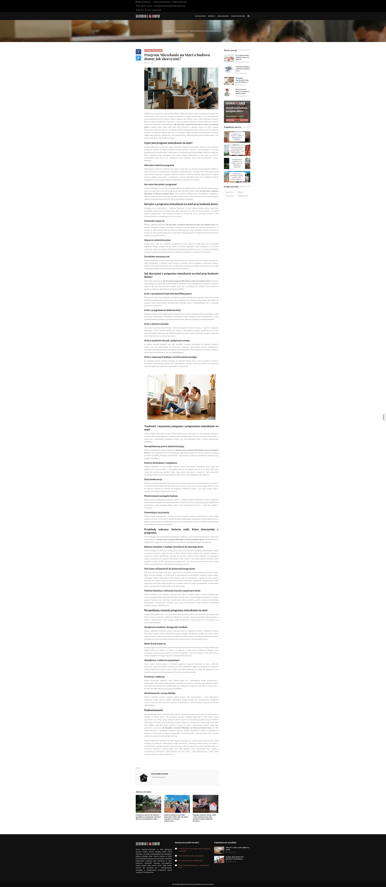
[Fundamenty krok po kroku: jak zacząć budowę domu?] (237, 112)
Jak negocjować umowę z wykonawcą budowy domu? (242, 91)
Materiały (211, 16)
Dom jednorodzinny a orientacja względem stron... (243, 69)
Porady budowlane (238, 16)
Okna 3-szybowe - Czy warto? (144, 6)
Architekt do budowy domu (179, 2)
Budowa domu (200, 16)
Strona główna (168, 31)
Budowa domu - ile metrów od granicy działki (148, 10)
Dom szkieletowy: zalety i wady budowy (191, 856)
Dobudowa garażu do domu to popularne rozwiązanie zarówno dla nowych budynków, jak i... (148, 817)
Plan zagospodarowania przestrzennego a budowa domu (169, 6)
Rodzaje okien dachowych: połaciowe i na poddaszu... (235, 858)
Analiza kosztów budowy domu (162, 2)
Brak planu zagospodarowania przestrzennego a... (242, 80)
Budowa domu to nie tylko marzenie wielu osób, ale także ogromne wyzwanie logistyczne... (176, 818)
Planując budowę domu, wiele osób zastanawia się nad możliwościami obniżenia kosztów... (204, 818)
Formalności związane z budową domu (191, 860)
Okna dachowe (223, 16)
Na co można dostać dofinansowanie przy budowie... (242, 57)
